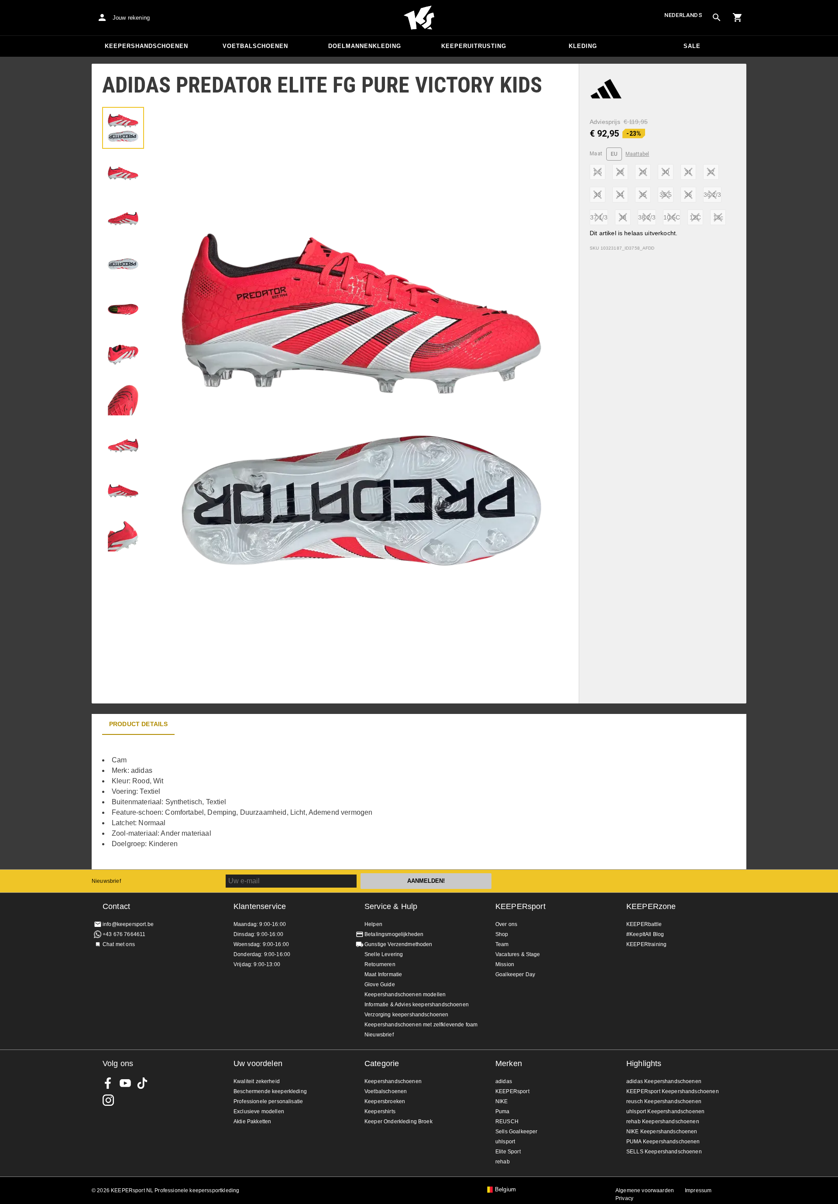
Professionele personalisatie (268, 1101)
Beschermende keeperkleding (270, 1091)
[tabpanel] (244, 802)
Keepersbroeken (384, 1101)
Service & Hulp (390, 906)
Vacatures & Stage (517, 954)
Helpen (373, 924)
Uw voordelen (258, 1063)
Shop (501, 934)
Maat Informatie (383, 974)
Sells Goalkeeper (516, 1132)
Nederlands (683, 15)
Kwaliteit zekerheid (257, 1081)
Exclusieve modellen (259, 1111)
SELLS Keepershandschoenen (664, 1152)
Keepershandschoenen (146, 46)
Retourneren (379, 964)
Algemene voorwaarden (644, 1190)
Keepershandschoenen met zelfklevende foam (420, 1025)
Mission (504, 964)
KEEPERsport (520, 906)
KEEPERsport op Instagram (108, 1100)
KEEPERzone (651, 906)
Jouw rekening (131, 17)
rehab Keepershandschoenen (662, 1121)
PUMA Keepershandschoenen (663, 1142)
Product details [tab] (138, 723)
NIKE (501, 1101)
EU (614, 154)
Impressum (698, 1190)
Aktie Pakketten (252, 1121)
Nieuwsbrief (106, 881)
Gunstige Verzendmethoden (398, 944)
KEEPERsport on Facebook (108, 1083)
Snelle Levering (383, 954)
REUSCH (507, 1121)
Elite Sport (508, 1152)
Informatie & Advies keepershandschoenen (416, 1005)
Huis (419, 18)
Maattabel (637, 154)
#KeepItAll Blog (645, 934)
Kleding (583, 46)
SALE (692, 46)
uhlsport (505, 1142)
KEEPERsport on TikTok (142, 1083)
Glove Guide (379, 984)
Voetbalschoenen (255, 46)
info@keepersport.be (128, 924)
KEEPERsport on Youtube (125, 1083)
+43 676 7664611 (124, 934)
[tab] (123, 128)
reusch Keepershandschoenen (663, 1101)
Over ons (506, 924)
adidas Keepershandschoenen (663, 1081)
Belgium (505, 1190)
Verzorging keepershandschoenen (406, 1015)
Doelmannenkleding (364, 46)
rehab (502, 1162)
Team (502, 944)
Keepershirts (379, 1111)
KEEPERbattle (644, 924)
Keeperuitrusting (473, 46)
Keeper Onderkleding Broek (398, 1121)
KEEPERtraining (646, 944)
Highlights (644, 1063)
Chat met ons (119, 944)
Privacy (624, 1198)
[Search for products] (716, 17)
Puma (502, 1111)
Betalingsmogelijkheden (393, 934)
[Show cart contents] (737, 17)
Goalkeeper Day (515, 974)
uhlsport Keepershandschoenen (665, 1111)
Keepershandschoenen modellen (405, 994)
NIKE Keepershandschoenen (661, 1132)
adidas (503, 1081)
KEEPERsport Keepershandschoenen (672, 1091)
